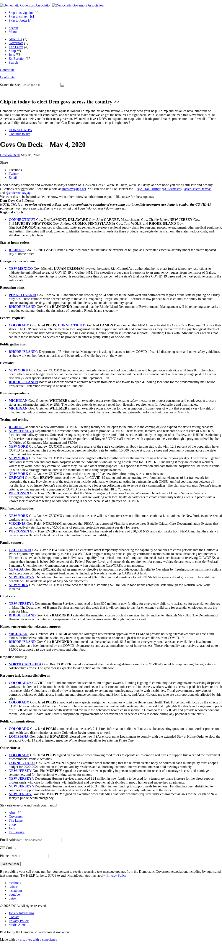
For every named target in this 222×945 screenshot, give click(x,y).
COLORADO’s (20, 683)
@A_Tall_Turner (148, 189)
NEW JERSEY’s (21, 431)
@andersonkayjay (18, 193)
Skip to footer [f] (20, 20)
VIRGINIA (17, 523)
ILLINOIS (16, 250)
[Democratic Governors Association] (52, 5)
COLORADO (19, 325)
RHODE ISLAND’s (23, 351)
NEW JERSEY (20, 770)
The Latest (16, 47)
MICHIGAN (18, 400)
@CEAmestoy (172, 189)
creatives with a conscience (38, 939)
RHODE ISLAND (22, 306)
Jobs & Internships (21, 913)
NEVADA (16, 569)
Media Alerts (17, 925)
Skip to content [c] (21, 16)
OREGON (16, 477)
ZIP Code (6, 848)
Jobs (12, 54)
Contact (14, 917)
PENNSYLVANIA (22, 295)
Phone (4, 856)
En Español (16, 58)
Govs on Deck (10, 155)
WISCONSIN (19, 493)
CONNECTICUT (22, 219)
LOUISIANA (19, 736)
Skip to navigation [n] (23, 13)
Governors (16, 43)
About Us (15, 39)
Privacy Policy (116, 875)
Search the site (10, 85)
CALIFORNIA (20, 550)
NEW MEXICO (21, 268)
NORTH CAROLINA (25, 664)
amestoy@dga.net (74, 189)
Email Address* (11, 840)
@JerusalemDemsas (197, 189)
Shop (12, 51)
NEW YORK (18, 370)
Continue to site (19, 134)
